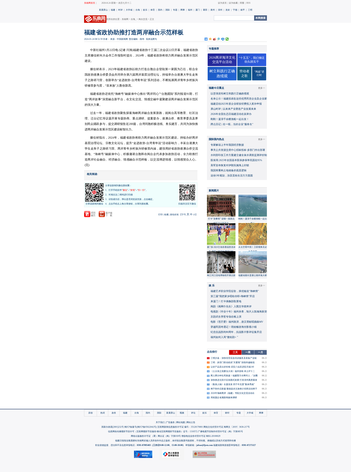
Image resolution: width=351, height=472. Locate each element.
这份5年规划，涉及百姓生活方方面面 (232, 175)
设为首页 (222, 3)
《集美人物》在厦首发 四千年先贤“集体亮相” (233, 384)
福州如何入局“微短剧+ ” (224, 337)
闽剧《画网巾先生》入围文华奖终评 (231, 306)
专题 (175, 10)
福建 (113, 10)
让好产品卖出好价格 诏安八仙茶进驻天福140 (232, 367)
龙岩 (227, 10)
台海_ (133, 19)
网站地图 (180, 422)
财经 (227, 413)
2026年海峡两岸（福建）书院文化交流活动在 (232, 393)
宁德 (235, 10)
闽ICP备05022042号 (146, 427)
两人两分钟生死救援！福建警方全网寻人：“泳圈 (234, 375)
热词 (102, 413)
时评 (120, 10)
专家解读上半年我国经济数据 (227, 145)
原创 (90, 413)
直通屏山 (103, 10)
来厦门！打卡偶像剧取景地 (226, 301)
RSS (248, 3)
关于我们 (160, 422)
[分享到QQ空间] (210, 39)
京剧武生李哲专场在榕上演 (226, 316)
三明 (250, 10)
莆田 (205, 10)
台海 (137, 10)
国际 (167, 10)
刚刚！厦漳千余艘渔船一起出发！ (230, 119)
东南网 (125, 19)
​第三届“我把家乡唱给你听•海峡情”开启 (233, 296)
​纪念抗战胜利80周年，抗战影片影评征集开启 (236, 332)
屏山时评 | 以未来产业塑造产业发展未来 (233, 109)
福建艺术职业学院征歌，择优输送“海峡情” (235, 291)
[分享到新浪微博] (214, 39)
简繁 (242, 3)
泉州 (212, 10)
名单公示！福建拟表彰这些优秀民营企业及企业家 (239, 98)
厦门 (197, 10)
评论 (193, 413)
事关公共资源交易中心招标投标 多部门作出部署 (238, 150)
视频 (182, 413)
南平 (242, 10)
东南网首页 (89, 3)
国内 (160, 10)
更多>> (261, 88)
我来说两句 (151, 39)
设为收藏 (233, 3)
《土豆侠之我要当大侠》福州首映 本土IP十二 (233, 371)
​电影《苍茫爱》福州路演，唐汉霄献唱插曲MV (237, 321)
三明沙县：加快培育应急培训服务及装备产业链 (234, 358)
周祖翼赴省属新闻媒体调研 (224, 397)
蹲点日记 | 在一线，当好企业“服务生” (232, 124)
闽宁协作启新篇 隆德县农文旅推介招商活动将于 (234, 388)
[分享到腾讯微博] (218, 39)
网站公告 (190, 422)
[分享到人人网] (222, 39)
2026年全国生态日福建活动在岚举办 (231, 114)
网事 (182, 10)
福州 (190, 10)
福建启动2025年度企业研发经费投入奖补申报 (236, 103)
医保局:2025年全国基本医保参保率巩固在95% (236, 160)
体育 (152, 10)
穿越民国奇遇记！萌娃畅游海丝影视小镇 (234, 327)
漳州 (220, 10)
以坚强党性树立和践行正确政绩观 (230, 93)
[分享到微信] (227, 39)
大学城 (129, 10)
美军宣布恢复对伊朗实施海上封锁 (230, 165)
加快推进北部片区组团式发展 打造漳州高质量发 (234, 380)
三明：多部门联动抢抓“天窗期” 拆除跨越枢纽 (233, 362)
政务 (114, 413)
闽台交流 (143, 19)
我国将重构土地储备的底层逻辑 (228, 170)
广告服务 (170, 422)
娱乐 (145, 10)
